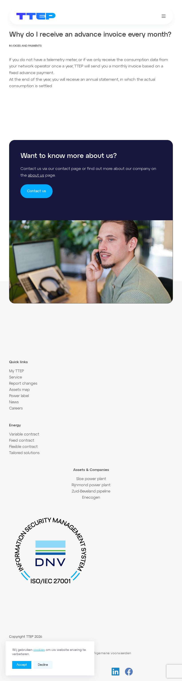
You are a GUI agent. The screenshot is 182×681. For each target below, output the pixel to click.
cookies (39, 649)
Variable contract (24, 434)
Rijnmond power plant (91, 485)
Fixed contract (21, 441)
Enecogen (91, 498)
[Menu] (164, 16)
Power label (19, 396)
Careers (16, 408)
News (14, 402)
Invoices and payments (25, 46)
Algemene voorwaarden (112, 653)
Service (15, 377)
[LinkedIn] (115, 671)
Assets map (19, 390)
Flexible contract (23, 447)
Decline (43, 664)
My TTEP (16, 371)
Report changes (23, 384)
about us (36, 175)
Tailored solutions (24, 453)
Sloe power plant (91, 479)
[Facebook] (129, 671)
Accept (22, 664)
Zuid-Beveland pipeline (91, 491)
